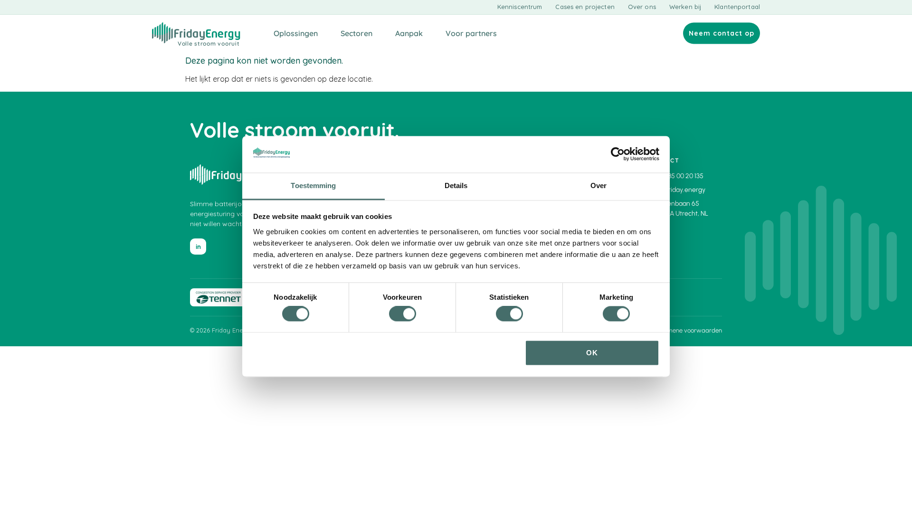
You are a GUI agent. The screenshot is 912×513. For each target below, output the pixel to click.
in (198, 247)
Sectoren (356, 33)
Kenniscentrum (519, 6)
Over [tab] (598, 185)
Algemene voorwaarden (688, 330)
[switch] (402, 314)
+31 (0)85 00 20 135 (676, 176)
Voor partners (471, 33)
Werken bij (685, 6)
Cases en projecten (584, 6)
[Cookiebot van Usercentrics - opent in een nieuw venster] (617, 154)
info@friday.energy (677, 190)
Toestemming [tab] (313, 185)
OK (592, 353)
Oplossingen (296, 33)
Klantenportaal (737, 6)
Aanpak (409, 33)
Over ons (642, 6)
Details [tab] (456, 185)
